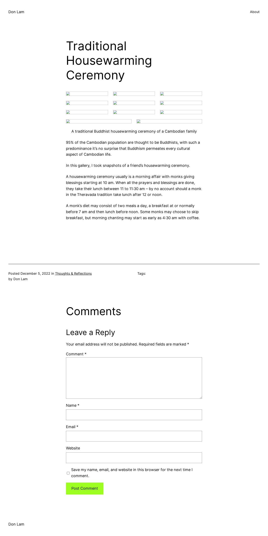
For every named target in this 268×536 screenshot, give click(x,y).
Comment (76, 354)
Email (72, 427)
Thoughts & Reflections (73, 273)
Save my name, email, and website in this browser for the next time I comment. (132, 472)
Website (73, 448)
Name (72, 405)
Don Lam (16, 12)
